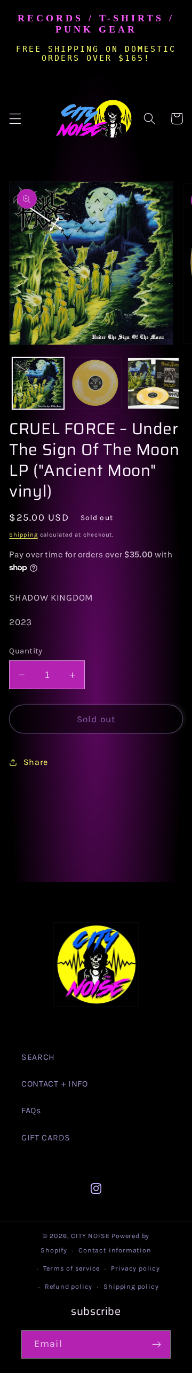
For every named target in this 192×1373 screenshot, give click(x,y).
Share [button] (35, 762)
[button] (15, 118)
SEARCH (38, 1057)
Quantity (26, 651)
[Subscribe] (156, 1344)
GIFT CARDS (45, 1137)
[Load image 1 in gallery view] (38, 383)
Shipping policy (130, 1286)
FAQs (31, 1110)
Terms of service (71, 1268)
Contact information (114, 1250)
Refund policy (68, 1286)
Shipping (23, 534)
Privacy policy (135, 1268)
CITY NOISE (91, 1236)
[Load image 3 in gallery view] (153, 383)
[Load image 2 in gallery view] (96, 383)
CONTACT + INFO (54, 1084)
